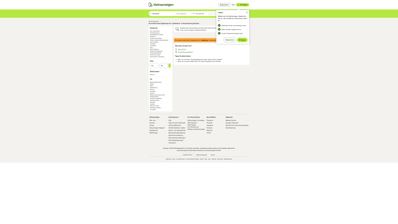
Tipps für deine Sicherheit (177, 123)
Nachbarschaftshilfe (155, 53)
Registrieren (230, 40)
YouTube (209, 123)
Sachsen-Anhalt (154, 106)
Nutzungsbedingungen (176, 140)
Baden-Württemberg (155, 82)
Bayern (152, 84)
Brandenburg (153, 87)
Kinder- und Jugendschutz (177, 130)
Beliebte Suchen (231, 120)
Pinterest (209, 130)
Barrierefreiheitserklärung (177, 133)
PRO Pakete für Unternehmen (193, 126)
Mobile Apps (153, 133)
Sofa (205, 159)
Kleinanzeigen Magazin (157, 128)
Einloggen (242, 40)
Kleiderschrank (228, 159)
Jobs (151, 47)
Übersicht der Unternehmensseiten (237, 125)
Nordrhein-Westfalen (156, 98)
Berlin (151, 86)
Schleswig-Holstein (155, 107)
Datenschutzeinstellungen (177, 138)
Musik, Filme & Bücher (156, 51)
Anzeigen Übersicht (232, 123)
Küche (202, 159)
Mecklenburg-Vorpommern (157, 95)
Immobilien (153, 45)
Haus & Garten (154, 42)
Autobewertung (231, 128)
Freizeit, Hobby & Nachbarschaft (159, 40)
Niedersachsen (154, 96)
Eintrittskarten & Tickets (156, 34)
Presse (151, 125)
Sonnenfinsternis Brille (192, 159)
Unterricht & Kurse (155, 55)
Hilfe (170, 120)
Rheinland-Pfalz (154, 100)
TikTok (209, 133)
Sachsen (152, 104)
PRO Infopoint (192, 123)
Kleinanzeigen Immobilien (196, 120)
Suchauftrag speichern (185, 52)
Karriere (152, 123)
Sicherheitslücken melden (177, 128)
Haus (173, 159)
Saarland (152, 102)
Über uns (152, 120)
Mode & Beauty (154, 49)
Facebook (210, 120)
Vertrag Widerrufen (175, 125)
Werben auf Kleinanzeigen (196, 129)
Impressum (172, 143)
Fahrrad (214, 159)
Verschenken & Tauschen (157, 56)
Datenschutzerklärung (176, 135)
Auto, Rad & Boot (155, 31)
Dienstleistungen (155, 33)
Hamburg (152, 91)
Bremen (152, 89)
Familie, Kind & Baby (156, 38)
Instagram (210, 125)
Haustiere (152, 44)
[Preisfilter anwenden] (169, 65)
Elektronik (153, 36)
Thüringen (153, 109)
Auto (209, 159)
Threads (209, 128)
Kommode (220, 159)
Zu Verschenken (180, 159)
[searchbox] (163, 13)
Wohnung (168, 159)
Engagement (153, 130)
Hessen (152, 93)
